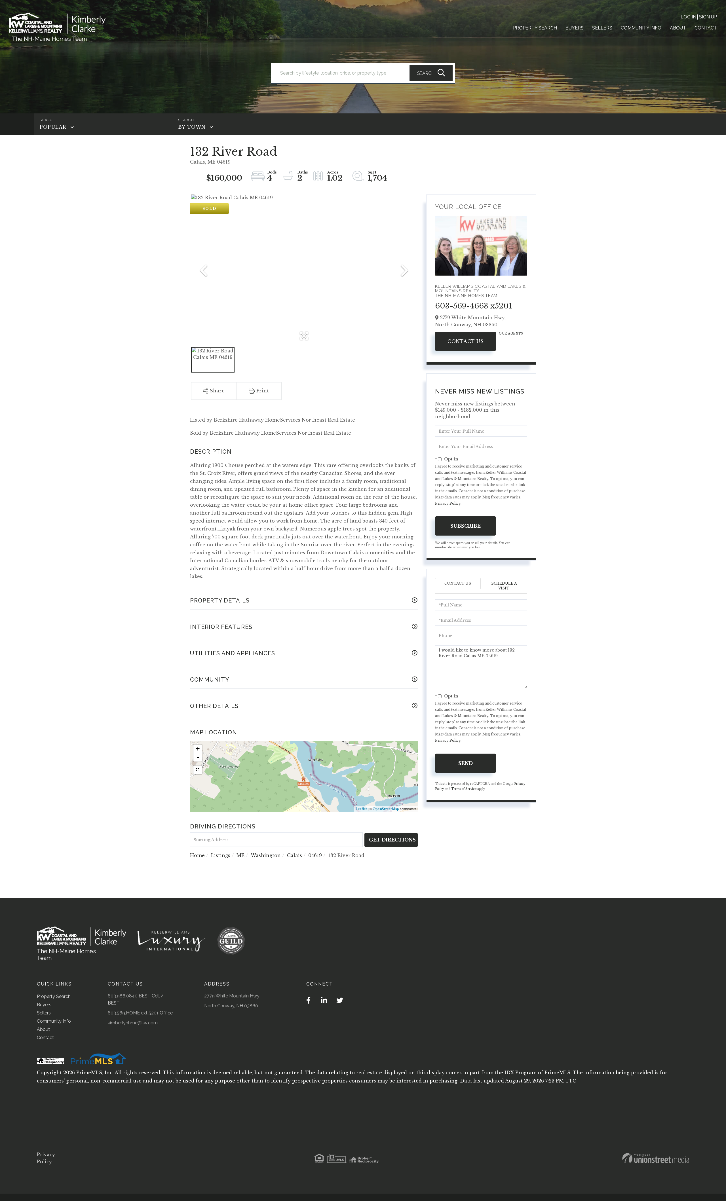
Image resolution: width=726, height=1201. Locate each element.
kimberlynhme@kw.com (133, 1022)
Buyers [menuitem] (574, 28)
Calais (294, 855)
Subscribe (465, 526)
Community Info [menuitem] (641, 28)
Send (465, 763)
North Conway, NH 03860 (231, 1005)
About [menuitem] (678, 28)
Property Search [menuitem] (535, 28)
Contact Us (466, 341)
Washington (266, 855)
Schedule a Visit (504, 585)
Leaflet (361, 809)
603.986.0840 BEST (129, 996)
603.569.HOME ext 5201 (133, 1013)
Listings (220, 855)
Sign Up (708, 17)
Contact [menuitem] (706, 28)
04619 (315, 855)
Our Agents (511, 333)
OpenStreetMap (386, 809)
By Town (192, 127)
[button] (431, 73)
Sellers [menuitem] (602, 28)
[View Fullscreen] (197, 770)
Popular (53, 127)
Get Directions (392, 840)
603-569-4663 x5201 (473, 305)
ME (240, 855)
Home (197, 855)
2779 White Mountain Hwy (231, 996)
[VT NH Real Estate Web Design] (655, 1158)
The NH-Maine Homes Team (49, 38)
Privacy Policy (448, 503)
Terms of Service (463, 789)
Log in (688, 17)
